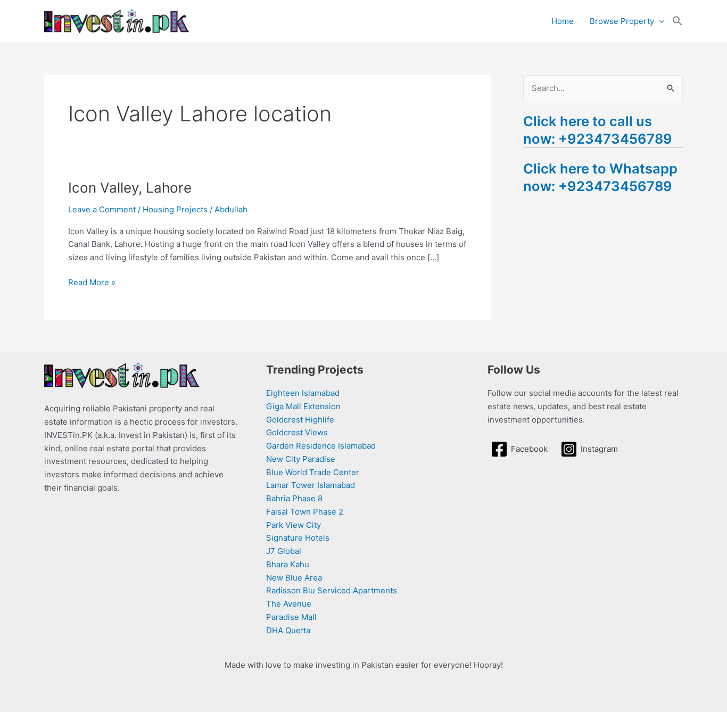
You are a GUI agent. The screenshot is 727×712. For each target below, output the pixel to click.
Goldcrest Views (297, 432)
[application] (659, 21)
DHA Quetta (288, 630)
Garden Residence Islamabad (321, 446)
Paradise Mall (291, 617)
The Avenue (288, 604)
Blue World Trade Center (312, 472)
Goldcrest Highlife (300, 420)
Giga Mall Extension (303, 406)
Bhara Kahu (287, 564)
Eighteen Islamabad (303, 393)
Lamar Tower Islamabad (310, 485)
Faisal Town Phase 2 (304, 512)
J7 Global (283, 551)
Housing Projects (175, 209)
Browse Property (622, 21)
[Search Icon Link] (677, 21)
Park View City (293, 525)
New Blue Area (294, 578)
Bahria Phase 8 (294, 498)
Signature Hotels (297, 538)
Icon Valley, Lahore (130, 187)
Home (562, 21)
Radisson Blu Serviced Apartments (331, 590)
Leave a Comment (102, 209)
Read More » (91, 281)
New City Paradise (300, 459)
